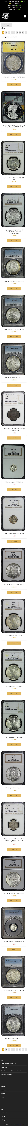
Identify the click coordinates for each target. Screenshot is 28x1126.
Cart (2, 1097)
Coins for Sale (4, 1067)
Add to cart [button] (14, 84)
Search (7, 25)
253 (18, 33)
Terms (3, 1116)
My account (4, 1086)
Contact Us (4, 1113)
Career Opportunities (6, 1074)
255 (23, 33)
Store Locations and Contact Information (11, 1070)
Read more (14, 438)
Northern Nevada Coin (18, 1124)
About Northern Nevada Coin (8, 1063)
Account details (5, 1090)
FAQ (2, 1109)
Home (2, 1060)
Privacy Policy (4, 1120)
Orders (3, 1093)
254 (20, 33)
